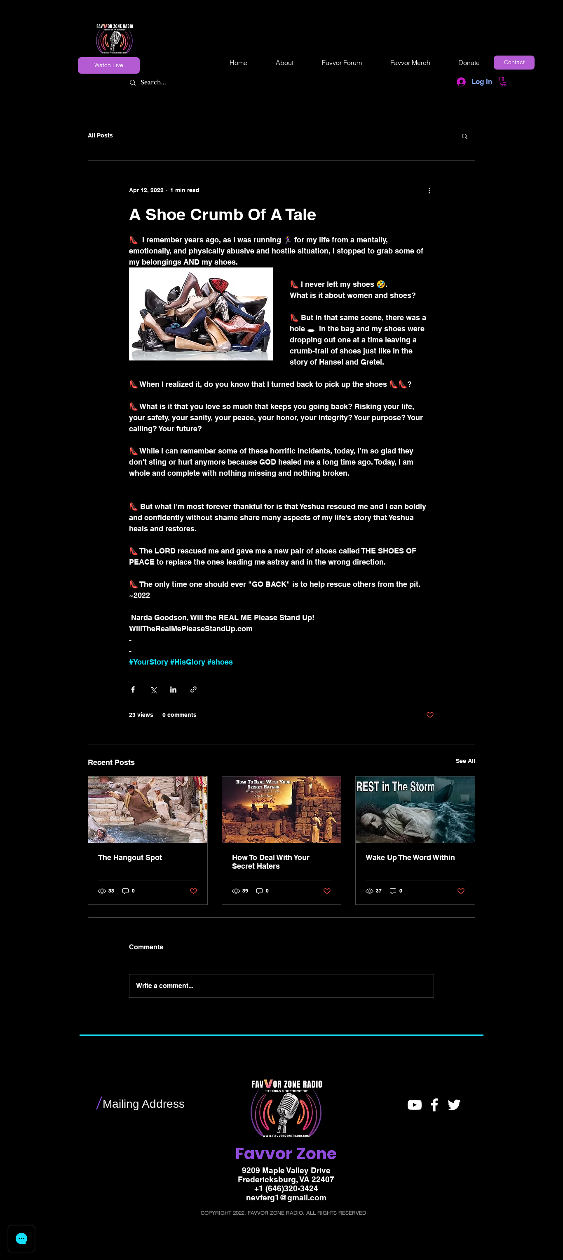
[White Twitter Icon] (454, 1105)
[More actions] (429, 190)
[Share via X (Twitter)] (153, 689)
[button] (503, 81)
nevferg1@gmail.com (286, 1197)
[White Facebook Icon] (434, 1105)
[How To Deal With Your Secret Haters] (281, 809)
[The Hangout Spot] (147, 809)
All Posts (100, 135)
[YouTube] (414, 1105)
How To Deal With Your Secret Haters (271, 861)
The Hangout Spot (130, 857)
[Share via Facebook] (133, 689)
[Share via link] (193, 689)
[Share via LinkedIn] (173, 689)
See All (465, 761)
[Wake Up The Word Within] (415, 809)
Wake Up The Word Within (410, 857)
